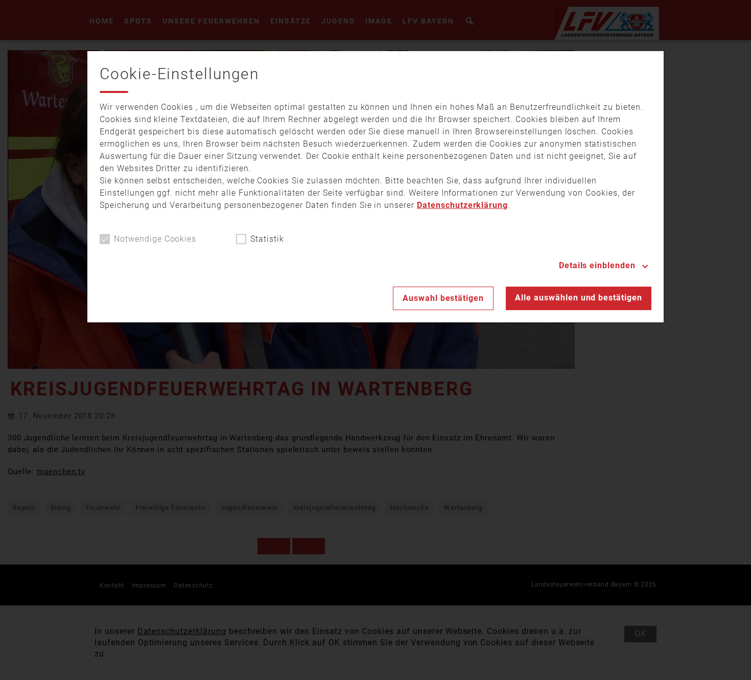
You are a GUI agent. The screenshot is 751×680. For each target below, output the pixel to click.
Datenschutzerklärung (462, 205)
